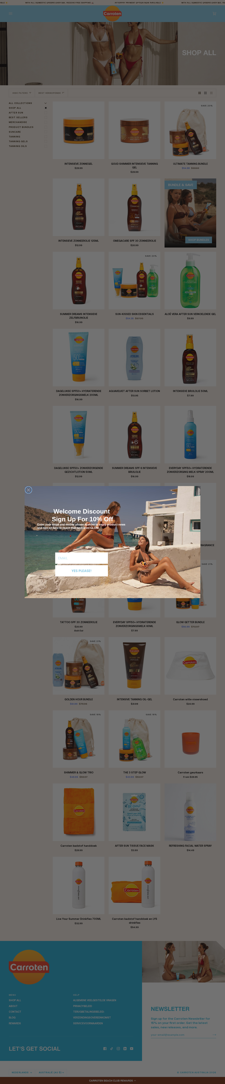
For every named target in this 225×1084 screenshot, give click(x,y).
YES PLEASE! (82, 570)
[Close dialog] (28, 490)
